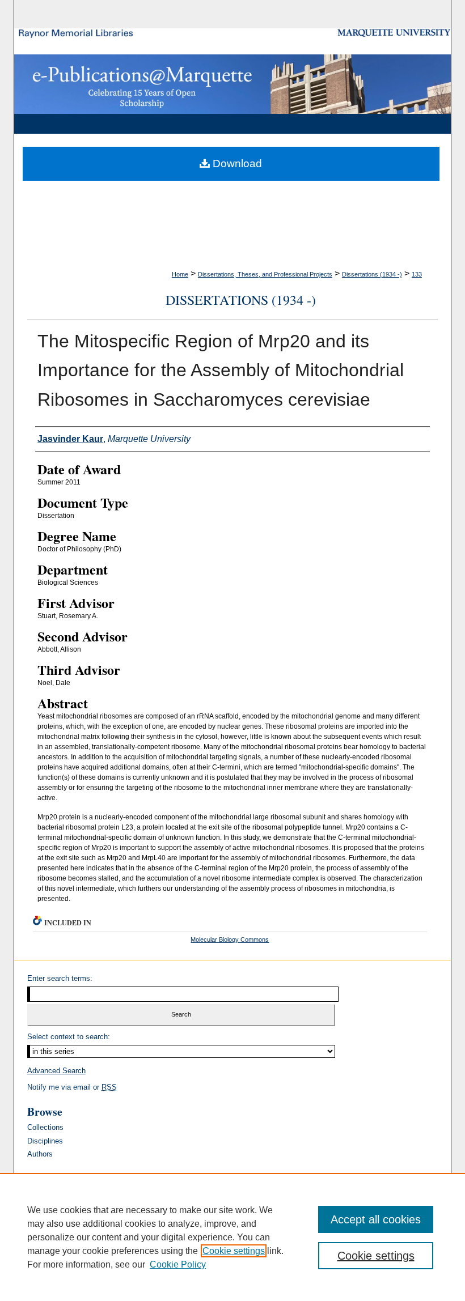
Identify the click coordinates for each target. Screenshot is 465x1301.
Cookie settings (233, 1251)
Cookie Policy (178, 1264)
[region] (232, 1237)
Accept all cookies (376, 1219)
